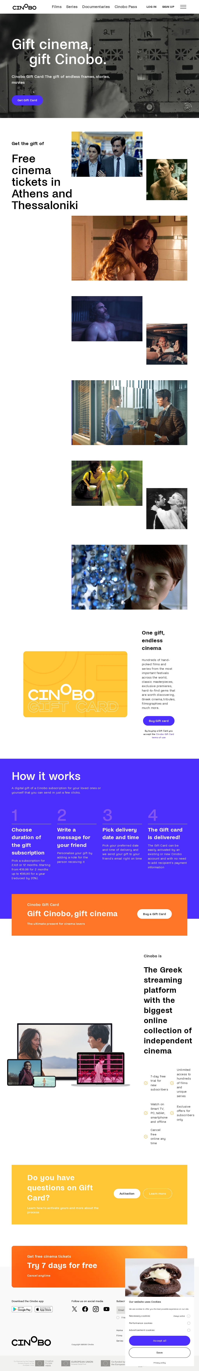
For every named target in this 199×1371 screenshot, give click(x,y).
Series (72, 7)
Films (57, 7)
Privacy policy (160, 1363)
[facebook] (85, 1309)
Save (159, 1352)
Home (119, 1330)
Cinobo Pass (126, 7)
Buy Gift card (159, 720)
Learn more (157, 1193)
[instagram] (96, 1309)
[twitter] (74, 1309)
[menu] (183, 7)
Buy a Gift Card (154, 914)
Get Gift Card (27, 100)
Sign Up (168, 6)
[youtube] (106, 1309)
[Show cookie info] (188, 1316)
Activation (127, 1193)
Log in (151, 6)
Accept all (159, 1340)
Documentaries (96, 7)
